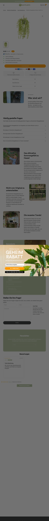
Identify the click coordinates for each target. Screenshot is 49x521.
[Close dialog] (48, 245)
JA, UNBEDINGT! (14, 268)
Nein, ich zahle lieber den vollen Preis (14, 272)
